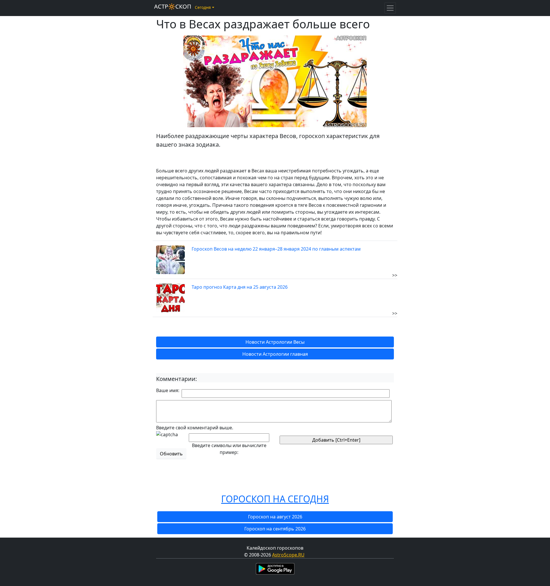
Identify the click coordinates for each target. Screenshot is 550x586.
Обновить (171, 454)
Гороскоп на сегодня (275, 499)
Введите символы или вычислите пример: (229, 448)
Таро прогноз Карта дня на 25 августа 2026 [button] (240, 287)
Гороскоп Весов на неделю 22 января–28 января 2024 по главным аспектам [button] (276, 249)
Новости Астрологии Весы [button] (275, 342)
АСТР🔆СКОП (172, 6)
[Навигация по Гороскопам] (390, 8)
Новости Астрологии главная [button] (275, 354)
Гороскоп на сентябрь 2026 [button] (275, 529)
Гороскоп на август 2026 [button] (275, 517)
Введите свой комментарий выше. (194, 427)
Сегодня (203, 7)
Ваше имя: (167, 390)
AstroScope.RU (288, 555)
